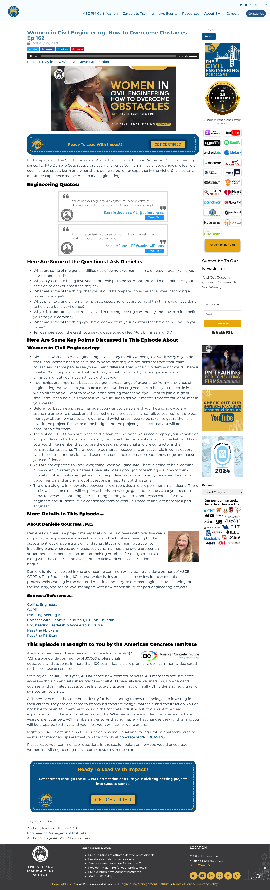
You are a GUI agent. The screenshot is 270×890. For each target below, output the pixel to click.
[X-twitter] (255, 4)
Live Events (168, 13)
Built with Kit (222, 332)
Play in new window (59, 62)
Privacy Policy (208, 884)
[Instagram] (250, 4)
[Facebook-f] (260, 4)
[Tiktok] (265, 4)
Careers (232, 13)
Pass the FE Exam (42, 630)
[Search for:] (222, 30)
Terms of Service (184, 884)
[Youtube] (245, 4)
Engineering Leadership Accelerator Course (65, 625)
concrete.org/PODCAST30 (142, 737)
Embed (104, 62)
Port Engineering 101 (45, 615)
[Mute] (186, 56)
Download (86, 62)
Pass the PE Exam (42, 635)
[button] (33, 49)
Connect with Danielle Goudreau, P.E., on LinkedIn (71, 620)
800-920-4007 (200, 865)
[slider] (193, 56)
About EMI (213, 13)
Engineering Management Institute (57, 833)
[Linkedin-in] (194, 876)
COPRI (32, 610)
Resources (191, 13)
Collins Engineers (42, 604)
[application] (113, 56)
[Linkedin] (240, 4)
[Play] (31, 56)
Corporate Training (138, 13)
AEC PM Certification (100, 13)
